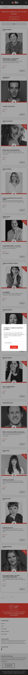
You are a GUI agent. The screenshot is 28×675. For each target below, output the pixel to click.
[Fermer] (25, 326)
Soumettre (14, 347)
